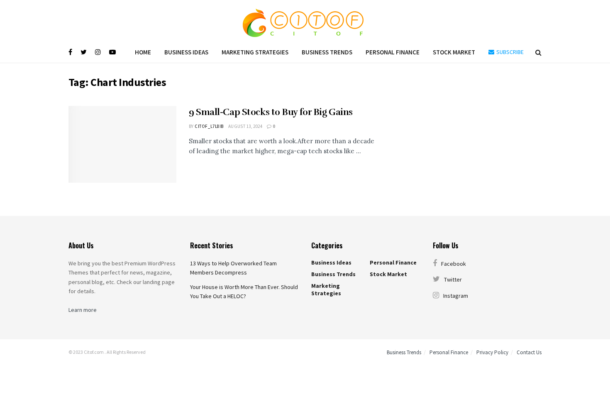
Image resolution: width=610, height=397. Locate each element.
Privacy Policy (492, 352)
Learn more (82, 310)
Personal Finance (393, 52)
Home (143, 52)
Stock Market (454, 52)
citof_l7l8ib (209, 126)
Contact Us (529, 352)
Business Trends (327, 52)
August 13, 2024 (245, 126)
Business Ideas (186, 52)
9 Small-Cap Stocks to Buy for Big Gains (271, 112)
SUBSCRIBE (509, 52)
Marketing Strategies (255, 52)
